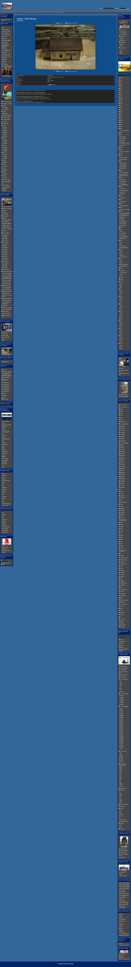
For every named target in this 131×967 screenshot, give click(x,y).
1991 (121, 122)
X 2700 (121, 543)
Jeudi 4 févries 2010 (123, 649)
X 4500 (121, 531)
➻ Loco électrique (122, 34)
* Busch (3, 477)
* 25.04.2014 (4, 154)
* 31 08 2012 (4, 141)
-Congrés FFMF (122, 183)
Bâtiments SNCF (122, 624)
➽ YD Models (121, 932)
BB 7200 (122, 483)
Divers (121, 608)
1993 (121, 126)
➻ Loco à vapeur (122, 31)
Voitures (122, 606)
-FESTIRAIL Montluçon (124, 215)
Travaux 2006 (4, 234)
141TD (121, 411)
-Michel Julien (4, 42)
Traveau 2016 (4, 254)
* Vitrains (3, 442)
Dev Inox (122, 614)
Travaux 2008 (4, 238)
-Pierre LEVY (4, 52)
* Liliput (3, 437)
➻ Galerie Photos (122, 875)
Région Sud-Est (122, 953)
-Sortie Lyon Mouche (123, 205)
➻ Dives (120, 873)
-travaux (120, 330)
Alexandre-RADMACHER (6, 66)
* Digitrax (3, 521)
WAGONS (122, 602)
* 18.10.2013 (4, 151)
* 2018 (4, 164)
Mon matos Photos (123, 666)
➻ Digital (121, 51)
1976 (121, 90)
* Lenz (2, 512)
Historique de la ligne (123, 394)
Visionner (3, 397)
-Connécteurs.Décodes (6, 227)
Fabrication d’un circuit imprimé (7, 296)
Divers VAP (122, 421)
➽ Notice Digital (122, 907)
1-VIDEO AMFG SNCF (5, 373)
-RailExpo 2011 (122, 238)
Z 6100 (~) (122, 572)
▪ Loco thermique (124, 423)
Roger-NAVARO (4, 64)
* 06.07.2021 (4, 177)
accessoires (123, 47)
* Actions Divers (6, 179)
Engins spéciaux (124, 600)
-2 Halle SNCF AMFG (6, 289)
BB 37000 (122, 478)
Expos (2, 340)
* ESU (2, 465)
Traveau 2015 (4, 253)
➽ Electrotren (121, 921)
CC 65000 (122, 434)
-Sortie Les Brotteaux (123, 190)
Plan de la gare (4, 335)
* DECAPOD (3, 487)
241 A (121, 417)
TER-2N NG (122, 595)
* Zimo (2, 518)
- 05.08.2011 (4, 130)
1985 (121, 109)
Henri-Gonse (4, 63)
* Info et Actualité (7, 101)
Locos (121, 29)
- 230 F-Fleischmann (6, 302)
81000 (121, 539)
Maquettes (122, 42)
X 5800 (121, 524)
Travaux (5, 230)
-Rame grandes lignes (123, 821)
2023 (121, 336)
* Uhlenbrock (4, 519)
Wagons (122, 36)
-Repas (120, 244)
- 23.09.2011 (4, 134)
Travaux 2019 (4, 260)
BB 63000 (122, 510)
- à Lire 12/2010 (5, 107)
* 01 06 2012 (4, 140)
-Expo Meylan (122, 142)
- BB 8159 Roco (5, 303)
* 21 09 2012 (4, 143)
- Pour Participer (6, 119)
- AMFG (4, 105)
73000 (121, 537)
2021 (121, 321)
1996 (121, 134)
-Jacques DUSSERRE (5, 40)
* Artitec (3, 501)
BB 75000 (122, 428)
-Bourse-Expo (122, 220)
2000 (121, 153)
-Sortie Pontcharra (123, 256)
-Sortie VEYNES (122, 163)
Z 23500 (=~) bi (123, 589)
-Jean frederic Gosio (5, 54)
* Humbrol (3, 498)
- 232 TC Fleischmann (6, 300)
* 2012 (4, 138)
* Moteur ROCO (122, 905)
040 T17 (122, 639)
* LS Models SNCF (5, 431)
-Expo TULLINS (122, 168)
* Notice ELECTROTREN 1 (124, 886)
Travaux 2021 (4, 265)
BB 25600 (122, 455)
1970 (121, 78)
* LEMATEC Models (5, 439)
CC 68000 (122, 432)
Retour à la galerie (20, 20)
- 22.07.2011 (4, 127)
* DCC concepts (4, 530)
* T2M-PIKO (3, 426)
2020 (121, 311)
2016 (121, 281)
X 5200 (121, 535)
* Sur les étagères (5, 421)
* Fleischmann (4, 453)
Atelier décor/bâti (7, 285)
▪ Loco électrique (124, 442)
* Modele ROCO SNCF (123, 904)
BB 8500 (122, 453)
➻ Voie (120, 49)
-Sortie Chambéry (122, 165)
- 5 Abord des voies (6, 281)
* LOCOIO (3, 523)
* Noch (2, 485)
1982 (121, 103)
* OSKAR (3, 454)
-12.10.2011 (4, 190)
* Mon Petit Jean (4, 505)
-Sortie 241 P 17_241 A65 (124, 209)
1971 (121, 80)
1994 (121, 128)
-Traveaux (121, 306)
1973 (121, 84)
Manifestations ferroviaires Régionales (57, 12)
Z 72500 (122, 547)
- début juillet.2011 (5, 187)
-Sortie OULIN (122, 197)
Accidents (122, 626)
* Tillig (2, 446)
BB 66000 (122, 508)
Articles (122, 368)
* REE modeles (4, 458)
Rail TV (4, 393)
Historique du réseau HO (6, 206)
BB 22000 (122, 481)
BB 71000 (122, 514)
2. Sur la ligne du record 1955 (124, 374)
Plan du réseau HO (7, 208)
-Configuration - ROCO (6, 220)
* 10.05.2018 (4, 166)
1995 (121, 132)
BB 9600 (121, 731)
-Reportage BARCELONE (124, 213)
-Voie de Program (123, 272)
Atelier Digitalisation (7, 298)
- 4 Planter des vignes (6, 280)
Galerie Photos (123, 675)
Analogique (5, 216)
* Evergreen (3, 489)
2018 (121, 296)
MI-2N (121, 587)
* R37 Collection (4, 460)
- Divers (4, 111)
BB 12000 (121, 745)
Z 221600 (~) (123, 593)
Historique (3, 369)
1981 (121, 101)
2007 (121, 199)
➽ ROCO (120, 917)
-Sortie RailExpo (122, 225)
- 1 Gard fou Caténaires (6, 273)
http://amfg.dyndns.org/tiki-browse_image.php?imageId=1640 (31, 92)
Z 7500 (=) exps (123, 559)
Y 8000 (121, 506)
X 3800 (121, 526)
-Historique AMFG (5, 29)
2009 (121, 207)
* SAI (2, 500)
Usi (120, 616)
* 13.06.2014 (4, 158)
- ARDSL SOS (4, 113)
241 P (121, 415)
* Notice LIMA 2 (122, 891)
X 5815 (121, 645)
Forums (14, 12)
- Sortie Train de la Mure (124, 130)
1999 (121, 149)
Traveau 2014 (4, 251)
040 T (121, 413)
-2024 (121, 343)
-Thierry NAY (4, 48)
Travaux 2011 (4, 245)
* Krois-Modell (4, 532)
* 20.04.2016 (4, 162)
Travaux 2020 (6, 262)
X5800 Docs (121, 647)
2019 (121, 304)
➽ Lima (120, 922)
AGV (121, 500)
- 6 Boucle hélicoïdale (6, 283)
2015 (121, 268)
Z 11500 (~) (122, 562)
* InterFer (3, 552)
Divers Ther (123, 440)
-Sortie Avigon (122, 179)
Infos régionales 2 (5, 384)
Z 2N (121, 578)
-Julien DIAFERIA (5, 43)
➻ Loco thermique (122, 32)
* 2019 (4, 168)
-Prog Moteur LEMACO (6, 223)
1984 (121, 107)
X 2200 (121, 528)
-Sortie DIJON (122, 188)
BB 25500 (122, 451)
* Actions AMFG (6, 117)
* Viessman (3, 496)
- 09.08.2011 (4, 188)
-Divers (120, 275)
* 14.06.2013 (4, 149)
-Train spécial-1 (122, 235)
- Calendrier (4, 121)
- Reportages (6, 123)
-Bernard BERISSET (5, 50)
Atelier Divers (6, 311)
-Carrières (121, 273)
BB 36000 (122, 472)
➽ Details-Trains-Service (124, 935)
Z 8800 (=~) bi (123, 583)
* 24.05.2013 (4, 147)
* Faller (2, 482)
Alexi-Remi (3, 61)
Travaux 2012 (4, 247)
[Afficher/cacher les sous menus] (2, 38)
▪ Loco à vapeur (123, 407)
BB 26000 (122, 474)
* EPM (2, 467)
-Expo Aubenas (122, 138)
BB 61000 (122, 438)
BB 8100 (122, 447)
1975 (121, 88)
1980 (121, 99)
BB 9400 (122, 470)
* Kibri (2, 494)
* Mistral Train (4, 451)
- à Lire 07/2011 (5, 109)
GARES (122, 621)
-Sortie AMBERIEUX (123, 184)
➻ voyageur (121, 38)
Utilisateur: (101, 8)
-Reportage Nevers (123, 221)
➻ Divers (120, 45)
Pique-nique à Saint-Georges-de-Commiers (124, 175)
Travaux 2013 (4, 249)
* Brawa (3, 493)
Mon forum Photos (123, 669)
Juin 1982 (121, 643)
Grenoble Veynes (5, 361)
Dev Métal (122, 612)
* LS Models (4, 430)
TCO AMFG (3, 212)
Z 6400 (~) (122, 576)
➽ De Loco (121, 943)
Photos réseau (4, 333)
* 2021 (4, 175)
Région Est (121, 955)
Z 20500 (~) (122, 585)
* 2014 (4, 153)
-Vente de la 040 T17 (123, 157)
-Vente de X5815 (122, 166)
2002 (121, 161)
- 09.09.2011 (4, 132)
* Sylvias (3, 478)
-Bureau (5, 38)
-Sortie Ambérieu (122, 223)
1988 (121, 116)
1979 (121, 97)
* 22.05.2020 (4, 173)
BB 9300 (122, 462)
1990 (121, 120)
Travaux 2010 (6, 242)
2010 (121, 211)
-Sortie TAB (121, 192)
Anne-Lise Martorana (5, 55)
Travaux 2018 (4, 258)
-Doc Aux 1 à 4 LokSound (6, 228)
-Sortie (121, 279)
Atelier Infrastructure (7, 271)
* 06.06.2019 (4, 170)
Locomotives (123, 404)
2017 (121, 289)
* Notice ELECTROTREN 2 (124, 888)
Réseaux (122, 497)
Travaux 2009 (4, 240)
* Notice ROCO (122, 900)
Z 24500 (122, 591)
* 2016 (4, 160)
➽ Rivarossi (121, 924)
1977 (121, 92)
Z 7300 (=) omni (123, 557)
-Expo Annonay (122, 136)
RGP (121, 533)
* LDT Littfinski (4, 528)
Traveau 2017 (4, 256)
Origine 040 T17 (122, 641)
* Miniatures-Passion (5, 550)
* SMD (2, 545)
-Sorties (120, 317)
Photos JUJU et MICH (123, 396)
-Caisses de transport (6, 313)
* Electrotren (4, 435)
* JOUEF (3, 423)
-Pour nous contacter (5, 34)
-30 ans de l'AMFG (123, 159)
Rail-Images (5, 399)
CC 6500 (122, 485)
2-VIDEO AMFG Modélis (6, 375)
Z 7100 (121, 566)
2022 (121, 328)
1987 (121, 114)
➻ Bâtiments (121, 44)
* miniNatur (3, 475)
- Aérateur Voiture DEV (6, 309)
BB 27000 (122, 476)
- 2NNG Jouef (4, 305)
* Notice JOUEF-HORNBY (124, 883)
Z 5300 (121, 568)
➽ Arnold (121, 926)
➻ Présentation (122, 872)
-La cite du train (122, 233)
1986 (121, 111)
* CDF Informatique (5, 526)
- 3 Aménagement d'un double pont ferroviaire (6, 278)
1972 (121, 82)
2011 (121, 229)
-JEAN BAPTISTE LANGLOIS (5, 46)
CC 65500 (122, 436)
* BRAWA (3, 456)
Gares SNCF (121, 623)
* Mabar (3, 447)
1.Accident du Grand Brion (123, 371)
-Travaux (121, 231)
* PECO (3, 473)
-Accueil (3, 27)
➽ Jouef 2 (121, 915)
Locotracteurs (123, 502)
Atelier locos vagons (7, 307)
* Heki (2, 484)
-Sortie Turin (121, 255)
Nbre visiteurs (3, 12)
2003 (121, 170)
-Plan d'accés (4, 36)
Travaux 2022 (4, 267)
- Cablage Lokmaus (5, 225)
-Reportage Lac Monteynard (122, 217)
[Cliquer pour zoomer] (65, 69)
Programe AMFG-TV (7, 371)
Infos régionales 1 (5, 382)
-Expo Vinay (121, 145)
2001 (121, 155)
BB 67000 (122, 426)
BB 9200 (122, 459)
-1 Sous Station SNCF (6, 287)
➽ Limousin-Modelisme (124, 933)
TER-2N (120, 800)
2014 (121, 258)
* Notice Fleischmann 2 (124, 895)
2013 (121, 249)
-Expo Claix (121, 140)
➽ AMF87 (121, 930)
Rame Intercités (122, 819)
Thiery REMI (4, 59)
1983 (121, 105)
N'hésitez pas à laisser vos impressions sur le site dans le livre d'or (35, 12)
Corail (121, 610)
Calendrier (10, 12)
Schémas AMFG (4, 214)
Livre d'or (19, 12)
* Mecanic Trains (4, 547)
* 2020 (4, 172)
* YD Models (4, 525)
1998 (121, 147)
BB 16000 (122, 464)
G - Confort (122, 619)
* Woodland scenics (5, 480)
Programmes (4, 395)
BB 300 (122, 445)
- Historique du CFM (7, 103)
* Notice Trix (121, 898)
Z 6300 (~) (122, 574)
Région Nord (121, 957)
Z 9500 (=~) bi (123, 564)
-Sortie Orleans (122, 245)
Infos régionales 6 (5, 389)
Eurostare (122, 495)
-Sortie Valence (122, 194)
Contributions (6, 269)
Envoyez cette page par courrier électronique (109, 15)
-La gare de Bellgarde (123, 236)
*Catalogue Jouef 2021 (6, 424)
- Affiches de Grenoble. (6, 115)
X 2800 (121, 545)
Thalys (121, 493)
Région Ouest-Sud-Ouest (124, 959)
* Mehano (3, 449)
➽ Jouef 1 (121, 914)
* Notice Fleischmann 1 (124, 893)
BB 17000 (122, 466)
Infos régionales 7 (5, 391)
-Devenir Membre (5, 33)
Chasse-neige (123, 604)
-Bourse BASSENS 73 (123, 247)
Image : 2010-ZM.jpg (26, 19)
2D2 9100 (122, 457)
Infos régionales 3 (5, 386)
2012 (121, 240)
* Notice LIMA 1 (122, 890)
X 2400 (121, 522)
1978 (121, 95)
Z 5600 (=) (122, 581)
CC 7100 (122, 449)
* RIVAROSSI (4, 462)
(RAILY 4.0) (3, 210)
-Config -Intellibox (5, 221)
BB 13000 (122, 487)
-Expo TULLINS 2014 (123, 264)
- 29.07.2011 (4, 129)
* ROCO (3, 428)
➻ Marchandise (122, 40)
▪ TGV (120, 749)
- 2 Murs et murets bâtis (7, 275)
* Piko (2, 440)
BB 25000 (122, 468)
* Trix (2, 433)
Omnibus (121, 786)
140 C (121, 419)
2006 (121, 195)
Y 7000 (121, 504)
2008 (121, 203)
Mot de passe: (117, 8)
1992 (121, 124)
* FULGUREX (4, 463)
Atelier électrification (7, 291)
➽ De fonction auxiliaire (124, 945)
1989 (121, 118)
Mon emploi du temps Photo (123, 672)
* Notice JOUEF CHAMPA (124, 884)
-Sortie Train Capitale (123, 172)
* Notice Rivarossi (122, 897)
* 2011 (4, 125)
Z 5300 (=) (122, 570)
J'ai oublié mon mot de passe (124, 9)
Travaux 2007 (4, 236)
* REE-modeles (4, 444)
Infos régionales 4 (5, 387)
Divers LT (122, 517)
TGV (121, 489)
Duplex (122, 491)
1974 (121, 86)
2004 (121, 177)
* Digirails (3, 514)
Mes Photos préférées (123, 668)
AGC (121, 541)
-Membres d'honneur (5, 31)
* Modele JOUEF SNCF (123, 902)
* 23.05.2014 (4, 156)
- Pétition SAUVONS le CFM (6, 182)
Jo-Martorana (4, 57)
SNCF (120, 825)
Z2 (120, 553)
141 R (121, 409)
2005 (121, 186)
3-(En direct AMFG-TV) (6, 377)
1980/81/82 (121, 650)
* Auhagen (3, 491)
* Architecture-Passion (6, 503)
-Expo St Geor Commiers (124, 143)
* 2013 (4, 145)
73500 (121, 597)
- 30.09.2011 (4, 136)
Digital (4, 218)
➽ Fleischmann (122, 919)
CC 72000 (122, 430)
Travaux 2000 (6, 233)
